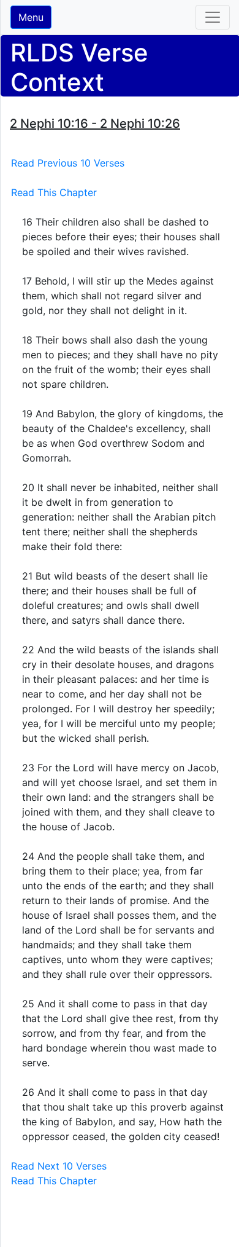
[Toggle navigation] (212, 17)
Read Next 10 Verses (59, 1166)
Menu (31, 17)
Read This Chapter (54, 192)
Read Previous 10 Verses (67, 163)
